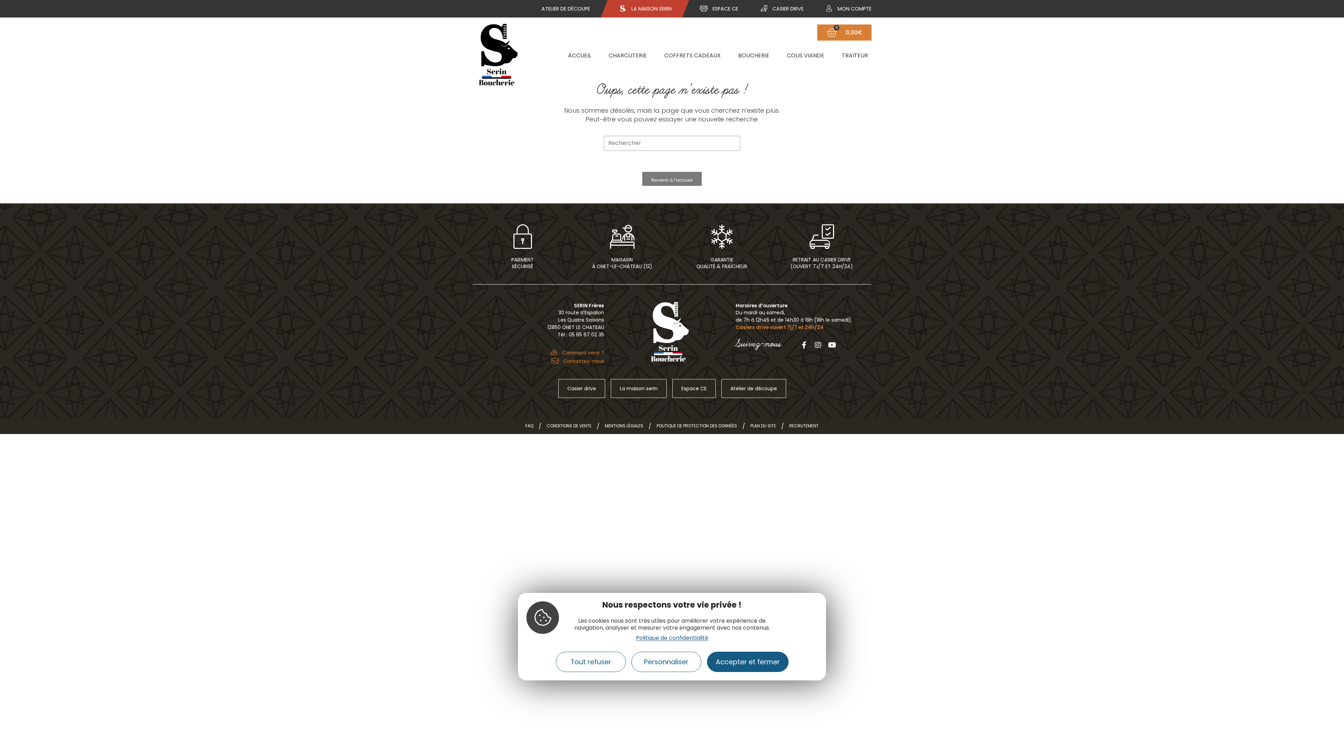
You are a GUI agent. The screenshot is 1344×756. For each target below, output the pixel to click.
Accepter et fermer (748, 662)
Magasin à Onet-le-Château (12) (622, 263)
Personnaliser (666, 662)
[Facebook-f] (804, 345)
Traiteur (855, 55)
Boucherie (753, 55)
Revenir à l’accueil (672, 180)
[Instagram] (818, 345)
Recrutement (804, 426)
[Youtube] (832, 345)
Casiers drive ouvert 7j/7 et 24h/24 (780, 327)
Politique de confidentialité (672, 638)
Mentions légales (624, 426)
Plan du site (763, 426)
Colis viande (805, 55)
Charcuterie (628, 55)
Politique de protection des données (697, 426)
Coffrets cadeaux (692, 55)
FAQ (529, 426)
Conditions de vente (569, 426)
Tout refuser (590, 662)
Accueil (579, 55)
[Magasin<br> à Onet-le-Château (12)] (622, 236)
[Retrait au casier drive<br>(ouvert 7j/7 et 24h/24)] (822, 236)
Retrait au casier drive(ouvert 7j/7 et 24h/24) (821, 263)
